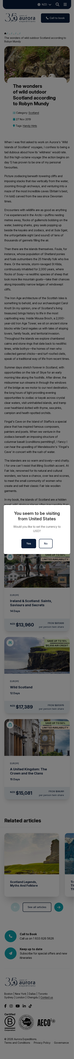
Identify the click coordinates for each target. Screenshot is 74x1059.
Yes (28, 543)
